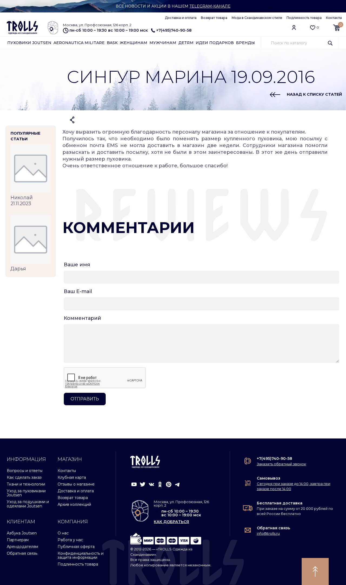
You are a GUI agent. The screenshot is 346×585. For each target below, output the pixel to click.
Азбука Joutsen (22, 533)
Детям (186, 42)
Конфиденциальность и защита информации (81, 555)
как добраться (171, 521)
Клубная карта (72, 477)
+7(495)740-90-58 (174, 30)
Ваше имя (77, 265)
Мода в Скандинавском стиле (257, 18)
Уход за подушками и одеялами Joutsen (28, 503)
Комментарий (82, 318)
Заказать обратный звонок (281, 464)
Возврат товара (214, 18)
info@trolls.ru (268, 533)
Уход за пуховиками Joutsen (26, 492)
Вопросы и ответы (24, 470)
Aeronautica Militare (79, 42)
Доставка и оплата (181, 18)
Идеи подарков (215, 42)
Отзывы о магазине (76, 484)
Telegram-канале (209, 6)
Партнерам (18, 539)
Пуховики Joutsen (29, 42)
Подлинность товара (304, 18)
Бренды (245, 42)
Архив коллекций (74, 504)
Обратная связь (22, 553)
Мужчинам (162, 42)
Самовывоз (268, 478)
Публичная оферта (76, 546)
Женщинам (133, 42)
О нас (63, 533)
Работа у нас (70, 539)
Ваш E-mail (78, 291)
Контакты (334, 18)
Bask (112, 42)
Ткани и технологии (26, 484)
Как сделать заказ (24, 477)
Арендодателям (22, 546)
